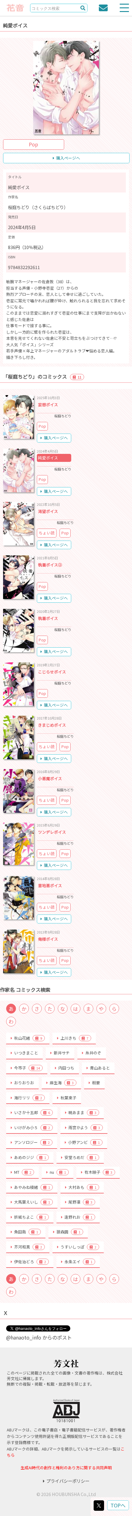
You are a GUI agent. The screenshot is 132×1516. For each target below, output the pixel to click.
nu (58, 1172)
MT (22, 1172)
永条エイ (78, 1261)
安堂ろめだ (80, 1157)
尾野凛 (80, 1202)
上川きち (74, 1038)
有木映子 (98, 1172)
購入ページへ (68, 158)
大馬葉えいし (32, 1202)
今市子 (27, 1068)
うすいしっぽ (78, 1247)
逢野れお (78, 1217)
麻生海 (62, 1082)
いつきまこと (26, 1053)
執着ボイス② (50, 565)
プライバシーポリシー (67, 1481)
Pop (33, 144)
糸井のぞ (93, 1053)
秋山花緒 (28, 1038)
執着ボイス (48, 618)
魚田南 (26, 1232)
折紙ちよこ (30, 1217)
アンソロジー (32, 1142)
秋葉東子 (68, 1098)
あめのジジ (30, 1157)
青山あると (100, 1068)
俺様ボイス (48, 939)
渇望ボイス (48, 511)
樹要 (96, 1082)
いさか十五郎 (32, 1112)
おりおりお (24, 1082)
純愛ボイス (48, 458)
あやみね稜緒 (32, 1187)
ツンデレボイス (52, 832)
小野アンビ (84, 1142)
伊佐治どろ (30, 1261)
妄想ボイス (48, 404)
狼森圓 (68, 1232)
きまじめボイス (52, 725)
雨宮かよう (84, 1127)
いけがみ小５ (32, 1127)
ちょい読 (47, 533)
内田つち (66, 1068)
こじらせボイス (52, 672)
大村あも (82, 1187)
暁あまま (82, 1112)
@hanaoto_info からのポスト (39, 1337)
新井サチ (62, 1053)
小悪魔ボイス (50, 778)
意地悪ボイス (50, 885)
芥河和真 (28, 1247)
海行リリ (28, 1098)
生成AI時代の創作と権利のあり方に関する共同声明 (66, 1467)
